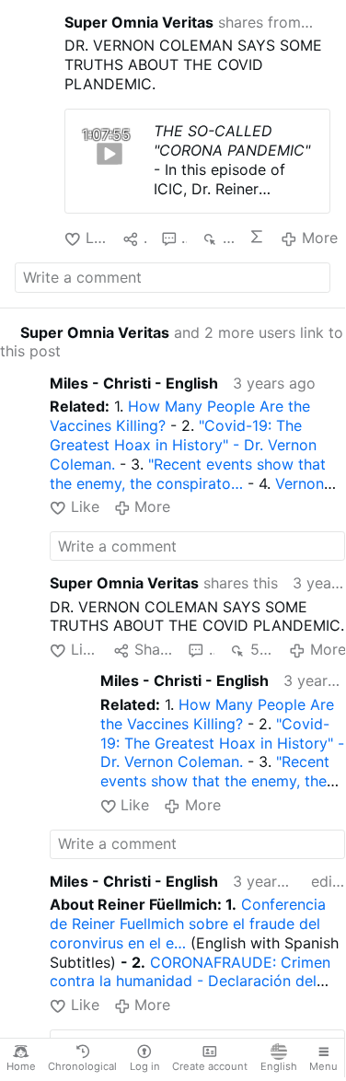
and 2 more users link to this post (171, 342)
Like (97, 237)
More (319, 237)
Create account (210, 1066)
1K (228, 237)
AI (257, 236)
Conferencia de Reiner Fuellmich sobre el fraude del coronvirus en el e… (188, 923)
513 (262, 649)
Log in (145, 1066)
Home (21, 1066)
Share (153, 649)
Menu (323, 1066)
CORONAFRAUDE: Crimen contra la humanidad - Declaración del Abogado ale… (190, 981)
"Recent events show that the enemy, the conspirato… (188, 474)
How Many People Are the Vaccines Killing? (217, 714)
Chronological (82, 1066)
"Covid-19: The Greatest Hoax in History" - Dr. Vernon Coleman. (183, 444)
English (278, 1066)
